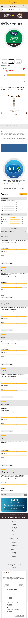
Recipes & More (14, 545)
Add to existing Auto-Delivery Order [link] (14, 77)
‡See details (14, 3)
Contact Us (14, 552)
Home (2, 19)
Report (11, 263)
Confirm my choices (20, 615)
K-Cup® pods (14, 525)
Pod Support (14, 556)
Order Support (14, 559)
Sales (14, 534)
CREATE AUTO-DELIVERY (16, 75)
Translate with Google (5, 410)
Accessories (14, 532)
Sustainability (14, 544)
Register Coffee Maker (14, 555)
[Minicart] (26, 6)
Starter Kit (14, 528)
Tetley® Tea (4, 22)
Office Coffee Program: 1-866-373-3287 (14, 517)
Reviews (14, 125)
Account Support (14, 557)
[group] (14, 15)
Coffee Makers (14, 524)
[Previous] (2, 113)
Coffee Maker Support (14, 553)
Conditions (14, 569)
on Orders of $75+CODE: (13, 1)
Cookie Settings (14, 560)
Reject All (21, 585)
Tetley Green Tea (12, 19)
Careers (14, 542)
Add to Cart (14, 117)
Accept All (7, 585)
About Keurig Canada (14, 541)
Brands (14, 531)
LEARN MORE (14, 508)
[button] (2, 6)
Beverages (6, 19)
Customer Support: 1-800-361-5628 (14, 514)
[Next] (25, 113)
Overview (14, 567)
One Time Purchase (9, 82)
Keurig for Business (14, 530)
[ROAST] (14, 38)
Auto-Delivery (14, 527)
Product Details (5, 125)
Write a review (23, 194)
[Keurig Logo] (14, 6)
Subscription (8, 68)
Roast (26, 27)
